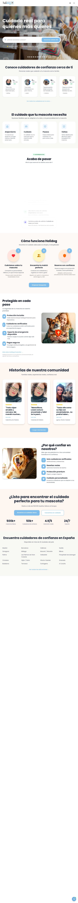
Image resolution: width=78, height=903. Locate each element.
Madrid (4, 548)
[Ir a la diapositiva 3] (31, 56)
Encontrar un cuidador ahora (27, 512)
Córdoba (5, 560)
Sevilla (61, 548)
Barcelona (24, 548)
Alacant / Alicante (46, 551)
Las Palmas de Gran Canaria (28, 556)
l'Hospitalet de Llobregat (67, 555)
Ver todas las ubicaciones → (39, 569)
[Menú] (74, 3)
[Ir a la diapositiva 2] (29, 56)
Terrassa (24, 564)
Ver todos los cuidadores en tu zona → (39, 101)
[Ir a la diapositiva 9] (42, 56)
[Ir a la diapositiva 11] (46, 56)
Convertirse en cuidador (53, 513)
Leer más (8, 417)
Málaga (23, 551)
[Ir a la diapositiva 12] (48, 56)
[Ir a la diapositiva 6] (37, 56)
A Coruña (62, 564)
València (43, 548)
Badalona (5, 564)
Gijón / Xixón (25, 560)
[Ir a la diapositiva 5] (35, 56)
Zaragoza (5, 551)
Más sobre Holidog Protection (12, 352)
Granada (62, 560)
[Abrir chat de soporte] (74, 899)
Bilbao (61, 551)
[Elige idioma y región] (70, 3)
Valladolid (43, 555)
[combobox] (23, 40)
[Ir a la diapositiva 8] (40, 56)
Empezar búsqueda (39, 285)
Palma (4, 555)
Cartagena (44, 564)
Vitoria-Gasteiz (45, 560)
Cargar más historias (39, 430)
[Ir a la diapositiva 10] (44, 56)
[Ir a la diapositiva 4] (33, 56)
